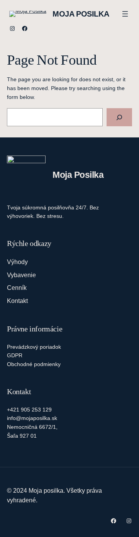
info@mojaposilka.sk (32, 418)
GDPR (14, 355)
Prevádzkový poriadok (34, 347)
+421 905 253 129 (29, 410)
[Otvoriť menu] (125, 13)
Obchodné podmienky (34, 364)
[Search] (119, 117)
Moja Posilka (81, 14)
